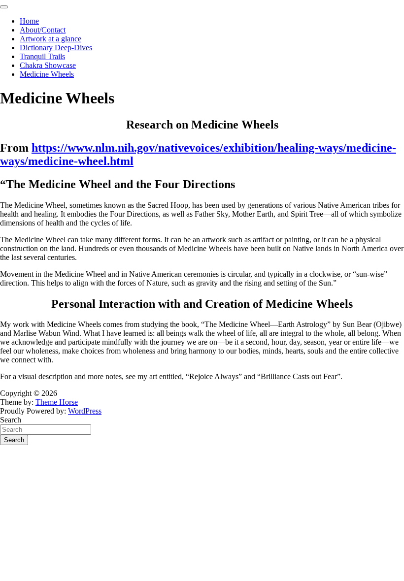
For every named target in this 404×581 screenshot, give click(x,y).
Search (10, 420)
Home (29, 21)
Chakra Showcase (48, 65)
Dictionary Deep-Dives (56, 47)
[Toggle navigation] (4, 6)
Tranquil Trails (42, 56)
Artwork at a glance (50, 38)
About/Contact (43, 30)
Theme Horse (56, 402)
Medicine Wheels (47, 74)
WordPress (84, 411)
